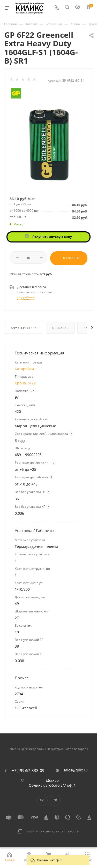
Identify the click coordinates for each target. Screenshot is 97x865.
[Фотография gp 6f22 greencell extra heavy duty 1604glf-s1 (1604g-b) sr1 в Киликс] (48, 144)
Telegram (55, 800)
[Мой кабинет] (77, 8)
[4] (29, 80)
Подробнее (25, 297)
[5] (35, 80)
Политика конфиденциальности (52, 831)
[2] (17, 80)
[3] (23, 80)
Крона (20, 383)
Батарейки (24, 368)
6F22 (32, 383)
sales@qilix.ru (75, 770)
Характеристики (24, 328)
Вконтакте (42, 800)
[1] (12, 80)
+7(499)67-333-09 (28, 770)
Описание (60, 328)
